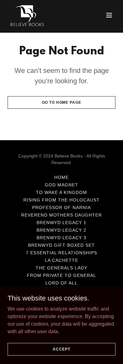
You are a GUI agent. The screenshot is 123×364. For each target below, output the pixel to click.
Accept (61, 349)
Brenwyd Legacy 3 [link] (61, 237)
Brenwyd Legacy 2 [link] (61, 230)
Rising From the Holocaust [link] (61, 199)
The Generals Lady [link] (61, 267)
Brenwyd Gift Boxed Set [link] (61, 245)
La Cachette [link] (61, 260)
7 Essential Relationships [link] (61, 252)
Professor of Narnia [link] (61, 207)
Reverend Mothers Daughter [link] (61, 215)
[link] (27, 15)
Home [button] (61, 177)
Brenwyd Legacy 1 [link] (61, 222)
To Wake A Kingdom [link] (61, 192)
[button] (109, 15)
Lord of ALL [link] (61, 282)
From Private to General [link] (61, 275)
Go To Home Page (61, 102)
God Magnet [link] (61, 184)
